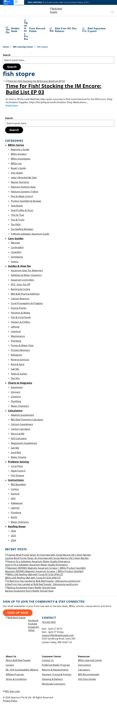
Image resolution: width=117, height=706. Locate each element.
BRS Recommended (88, 674)
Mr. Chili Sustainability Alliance (22, 669)
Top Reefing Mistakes (22, 229)
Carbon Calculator (20, 429)
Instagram (33, 627)
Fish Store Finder (87, 679)
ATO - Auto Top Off (20, 284)
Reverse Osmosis (20, 359)
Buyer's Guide (18, 168)
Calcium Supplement (22, 424)
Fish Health (17, 172)
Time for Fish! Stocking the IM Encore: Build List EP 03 (53, 89)
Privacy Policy (10, 700)
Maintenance (18, 336)
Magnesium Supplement (24, 443)
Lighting (15, 326)
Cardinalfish (17, 247)
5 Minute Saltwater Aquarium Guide (30, 233)
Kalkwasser (17, 503)
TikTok (31, 630)
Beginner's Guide (20, 149)
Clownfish (16, 252)
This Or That (17, 215)
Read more (12, 105)
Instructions (84, 665)
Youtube (32, 623)
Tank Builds (17, 205)
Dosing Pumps (19, 308)
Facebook (33, 620)
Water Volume (18, 457)
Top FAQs (16, 224)
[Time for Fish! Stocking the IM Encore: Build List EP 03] (35, 81)
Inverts (14, 261)
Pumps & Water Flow (22, 345)
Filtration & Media (20, 312)
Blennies (15, 242)
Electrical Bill (17, 433)
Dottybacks (17, 256)
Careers (10, 665)
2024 (13, 540)
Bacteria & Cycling (20, 289)
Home (6, 46)
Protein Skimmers (20, 350)
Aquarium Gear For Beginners (27, 270)
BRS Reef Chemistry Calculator (27, 419)
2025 (13, 535)
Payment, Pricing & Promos (56, 674)
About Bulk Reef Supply (18, 660)
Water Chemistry (20, 406)
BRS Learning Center (23, 46)
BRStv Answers (19, 154)
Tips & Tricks (17, 219)
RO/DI (14, 517)
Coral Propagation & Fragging (27, 303)
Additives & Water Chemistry (26, 275)
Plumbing (16, 340)
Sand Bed (16, 452)
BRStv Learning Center (90, 660)
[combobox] (58, 60)
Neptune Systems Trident (24, 191)
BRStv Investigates (20, 158)
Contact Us (48, 660)
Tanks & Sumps (19, 373)
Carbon (15, 489)
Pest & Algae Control (22, 196)
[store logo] (58, 10)
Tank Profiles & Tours (22, 210)
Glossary (15, 392)
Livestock (16, 331)
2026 (13, 530)
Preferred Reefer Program (56, 665)
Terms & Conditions (16, 679)
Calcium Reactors (20, 298)
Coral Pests (17, 466)
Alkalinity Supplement (22, 415)
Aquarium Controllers (22, 279)
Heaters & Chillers (20, 322)
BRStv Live (16, 163)
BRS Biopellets (18, 484)
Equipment (17, 387)
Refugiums (16, 354)
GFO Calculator (19, 438)
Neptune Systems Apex (23, 186)
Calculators (84, 669)
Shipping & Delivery (52, 679)
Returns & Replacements (55, 669)
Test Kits (15, 378)
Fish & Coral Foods (21, 317)
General (15, 493)
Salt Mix (15, 369)
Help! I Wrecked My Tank (24, 177)
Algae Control (18, 470)
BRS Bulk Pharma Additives (25, 293)
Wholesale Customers (53, 683)
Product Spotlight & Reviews (26, 201)
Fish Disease (17, 475)
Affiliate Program (15, 674)
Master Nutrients (20, 182)
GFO (13, 498)
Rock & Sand (17, 364)
